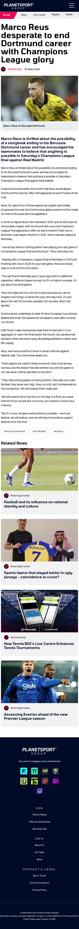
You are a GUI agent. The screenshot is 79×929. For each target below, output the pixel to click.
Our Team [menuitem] (39, 852)
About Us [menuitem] (39, 845)
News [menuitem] (39, 859)
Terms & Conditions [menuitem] (39, 883)
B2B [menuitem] (39, 808)
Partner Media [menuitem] (40, 814)
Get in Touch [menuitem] (39, 876)
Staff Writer (15, 69)
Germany (58, 431)
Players (55, 14)
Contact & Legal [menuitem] (39, 869)
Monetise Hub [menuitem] (40, 829)
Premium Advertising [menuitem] (39, 822)
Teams (69, 14)
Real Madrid (39, 431)
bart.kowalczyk (18, 637)
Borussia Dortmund (15, 431)
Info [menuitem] (39, 838)
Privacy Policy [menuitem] (40, 890)
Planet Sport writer (20, 495)
